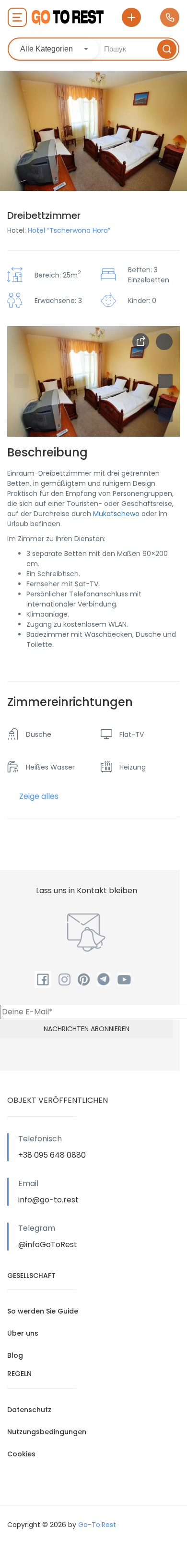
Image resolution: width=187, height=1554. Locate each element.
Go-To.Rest (97, 1524)
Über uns (22, 1333)
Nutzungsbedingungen (46, 1432)
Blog (15, 1355)
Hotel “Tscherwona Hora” (69, 230)
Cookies (21, 1454)
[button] (165, 415)
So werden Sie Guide (42, 1311)
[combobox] (55, 49)
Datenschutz (29, 1410)
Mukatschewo (116, 513)
